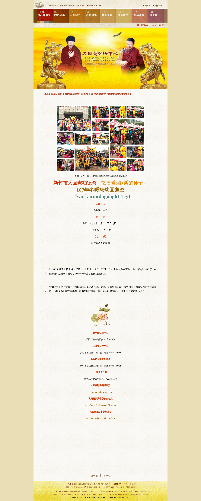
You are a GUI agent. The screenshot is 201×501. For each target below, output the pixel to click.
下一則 (106, 475)
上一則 (95, 475)
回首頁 (147, 6)
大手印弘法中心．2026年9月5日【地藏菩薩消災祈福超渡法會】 (158, 25)
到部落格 (158, 6)
